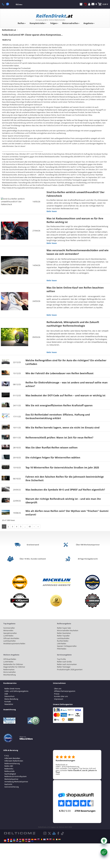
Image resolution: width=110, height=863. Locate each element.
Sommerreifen (9, 628)
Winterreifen (8, 630)
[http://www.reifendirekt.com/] (32, 841)
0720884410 (4, 4)
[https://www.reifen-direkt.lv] (26, 841)
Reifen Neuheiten (64, 633)
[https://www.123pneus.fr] (8, 839)
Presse (56, 694)
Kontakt (7, 701)
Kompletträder (37, 23)
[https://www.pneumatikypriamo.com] (50, 839)
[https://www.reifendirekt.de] (5, 839)
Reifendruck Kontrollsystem (15, 776)
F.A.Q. (6, 755)
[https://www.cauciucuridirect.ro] (8, 841)
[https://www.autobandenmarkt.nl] (26, 839)
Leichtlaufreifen (9, 641)
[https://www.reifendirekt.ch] (11, 839)
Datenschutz (9, 696)
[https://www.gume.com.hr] (17, 841)
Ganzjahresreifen (10, 633)
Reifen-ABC (8, 766)
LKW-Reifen (61, 643)
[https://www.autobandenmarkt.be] (41, 839)
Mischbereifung (9, 675)
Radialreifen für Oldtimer (13, 664)
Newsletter (8, 704)
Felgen (53, 23)
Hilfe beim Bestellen (12, 758)
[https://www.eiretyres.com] (56, 839)
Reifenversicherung (12, 763)
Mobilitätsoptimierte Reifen (14, 643)
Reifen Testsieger (63, 667)
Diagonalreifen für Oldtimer (14, 667)
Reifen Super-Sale (64, 628)
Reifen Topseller (63, 635)
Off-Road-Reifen (9, 659)
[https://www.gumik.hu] (59, 839)
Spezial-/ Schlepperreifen (67, 646)
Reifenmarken (8, 669)
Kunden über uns (61, 696)
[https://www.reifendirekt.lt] (23, 841)
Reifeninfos (8, 768)
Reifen (21, 23)
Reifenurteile (9, 771)
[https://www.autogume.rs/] (29, 841)
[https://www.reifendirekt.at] (35, 839)
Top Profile (61, 659)
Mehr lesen (52, 211)
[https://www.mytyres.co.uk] (29, 839)
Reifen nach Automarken (67, 664)
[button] (104, 840)
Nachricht (8, 784)
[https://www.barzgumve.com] (14, 841)
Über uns (57, 688)
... (25, 526)
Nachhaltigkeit (10, 774)
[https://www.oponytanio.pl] (5, 841)
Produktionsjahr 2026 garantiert (69, 669)
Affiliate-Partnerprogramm (64, 691)
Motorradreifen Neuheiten (67, 630)
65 (30, 526)
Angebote (88, 23)
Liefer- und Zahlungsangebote (16, 691)
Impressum (58, 699)
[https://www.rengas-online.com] (44, 839)
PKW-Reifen (61, 649)
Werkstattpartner (11, 779)
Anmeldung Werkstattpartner (16, 781)
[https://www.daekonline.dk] (23, 839)
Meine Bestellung (11, 699)
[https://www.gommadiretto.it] (17, 839)
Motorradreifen (70, 23)
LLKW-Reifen (8, 635)
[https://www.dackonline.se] (14, 839)
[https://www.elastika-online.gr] (11, 841)
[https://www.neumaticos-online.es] (32, 839)
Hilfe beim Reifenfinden (13, 761)
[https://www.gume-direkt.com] (38, 839)
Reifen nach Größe (64, 661)
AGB (6, 694)
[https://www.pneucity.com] (53, 839)
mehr (58, 774)
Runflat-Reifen (62, 641)
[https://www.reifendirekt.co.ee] (20, 841)
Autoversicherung (11, 787)
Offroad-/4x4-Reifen (11, 638)
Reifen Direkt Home (12, 688)
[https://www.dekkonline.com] (20, 839)
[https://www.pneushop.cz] (47, 839)
